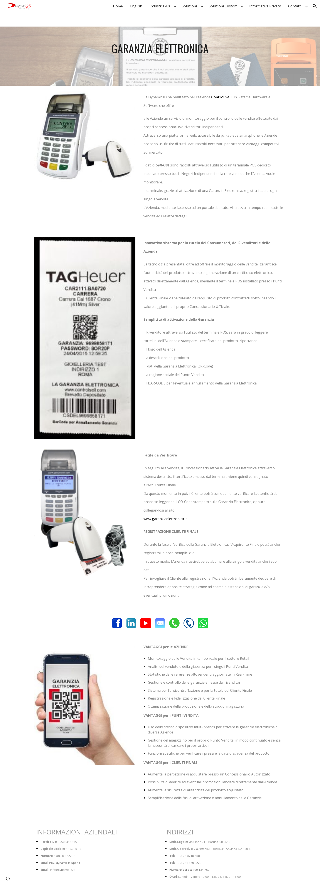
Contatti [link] (294, 6)
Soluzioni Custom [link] (223, 6)
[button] (315, 6)
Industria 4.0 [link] (160, 6)
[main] (160, 56)
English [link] (136, 6)
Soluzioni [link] (189, 6)
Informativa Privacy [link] (265, 6)
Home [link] (118, 6)
